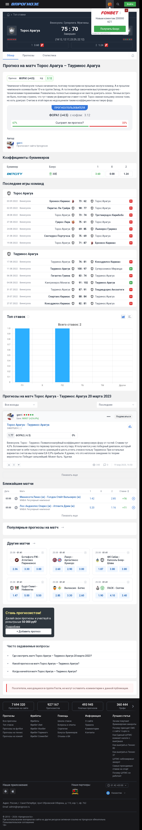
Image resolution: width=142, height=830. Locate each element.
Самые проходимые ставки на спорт (123, 767)
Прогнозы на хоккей (13, 736)
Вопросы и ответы (67, 725)
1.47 (15, 595)
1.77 (10, 435)
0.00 (112, 173)
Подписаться (123, 416)
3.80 (112, 569)
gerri (19, 143)
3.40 (124, 595)
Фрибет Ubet (36, 725)
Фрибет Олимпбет (39, 736)
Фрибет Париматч (39, 732)
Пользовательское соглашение (18, 822)
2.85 (113, 498)
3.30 (26, 569)
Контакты (90, 732)
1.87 (100, 569)
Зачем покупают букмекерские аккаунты (124, 722)
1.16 (113, 507)
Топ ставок (8, 725)
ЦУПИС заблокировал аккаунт (123, 760)
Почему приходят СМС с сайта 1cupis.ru (124, 729)
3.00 (38, 569)
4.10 (112, 595)
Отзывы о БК (64, 736)
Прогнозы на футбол (13, 729)
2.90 (69, 569)
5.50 (38, 595)
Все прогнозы (9, 721)
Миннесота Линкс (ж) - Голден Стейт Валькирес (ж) (50, 497)
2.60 (57, 569)
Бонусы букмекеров (67, 732)
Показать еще (70, 515)
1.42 (92, 498)
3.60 (97, 173)
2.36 (15, 569)
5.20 (92, 507)
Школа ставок (65, 721)
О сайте (89, 721)
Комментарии (92, 729)
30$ (55, 173)
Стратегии (63, 729)
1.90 (100, 595)
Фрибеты (34, 721)
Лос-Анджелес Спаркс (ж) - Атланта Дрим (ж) (47, 506)
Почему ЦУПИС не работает (122, 774)
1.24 (126, 173)
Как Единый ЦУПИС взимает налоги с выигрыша (122, 738)
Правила (89, 725)
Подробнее (13, 626)
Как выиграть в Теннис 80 (124, 746)
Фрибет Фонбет (38, 729)
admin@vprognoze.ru (19, 807)
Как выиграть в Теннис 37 (124, 753)
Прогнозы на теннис (13, 732)
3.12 (49, 78)
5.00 (26, 595)
